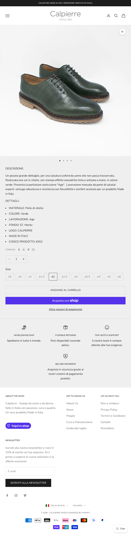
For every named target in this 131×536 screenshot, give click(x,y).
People (70, 416)
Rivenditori (107, 428)
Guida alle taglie (76, 428)
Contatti (106, 422)
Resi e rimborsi (110, 403)
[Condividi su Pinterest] (28, 249)
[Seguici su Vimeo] (25, 495)
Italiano (77, 505)
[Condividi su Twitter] (23, 249)
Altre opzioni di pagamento (65, 309)
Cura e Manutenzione (79, 422)
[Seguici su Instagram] (16, 495)
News (70, 410)
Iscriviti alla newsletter (28, 483)
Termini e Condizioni (113, 416)
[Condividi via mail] (33, 249)
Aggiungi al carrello (65, 290)
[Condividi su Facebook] (19, 249)
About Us (72, 403)
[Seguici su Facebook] (7, 495)
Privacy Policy (109, 410)
